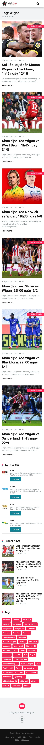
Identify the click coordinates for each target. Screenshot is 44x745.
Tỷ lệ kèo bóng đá (10, 681)
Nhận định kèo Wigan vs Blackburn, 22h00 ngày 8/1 (20, 362)
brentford (31, 628)
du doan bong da (9, 642)
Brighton (6, 633)
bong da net (19, 628)
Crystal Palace (9, 637)
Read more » (7, 85)
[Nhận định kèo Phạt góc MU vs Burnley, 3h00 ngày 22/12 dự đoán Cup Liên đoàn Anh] (8, 572)
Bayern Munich (30, 624)
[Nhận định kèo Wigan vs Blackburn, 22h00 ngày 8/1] (22, 329)
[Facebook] (22, 719)
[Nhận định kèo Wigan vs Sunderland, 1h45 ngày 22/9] (22, 405)
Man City (17, 655)
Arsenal (16, 620)
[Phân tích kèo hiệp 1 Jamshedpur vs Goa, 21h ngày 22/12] (8, 588)
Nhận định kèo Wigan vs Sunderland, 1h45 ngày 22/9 (20, 438)
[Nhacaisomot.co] (10, 3)
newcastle (7, 659)
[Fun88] (5, 491)
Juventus (6, 646)
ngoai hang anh (21, 659)
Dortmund (22, 637)
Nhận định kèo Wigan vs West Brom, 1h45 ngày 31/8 (20, 145)
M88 (12, 470)
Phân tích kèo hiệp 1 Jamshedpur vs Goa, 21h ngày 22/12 (27, 580)
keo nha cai (18, 646)
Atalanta (6, 624)
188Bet (6, 737)
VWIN (17, 740)
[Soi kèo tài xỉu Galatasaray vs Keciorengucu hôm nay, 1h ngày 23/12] (8, 556)
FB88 (12, 521)
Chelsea (26, 633)
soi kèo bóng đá (30, 668)
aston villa (27, 620)
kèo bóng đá (31, 646)
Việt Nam (34, 681)
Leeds (22, 650)
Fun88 (12, 486)
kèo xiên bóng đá (9, 650)
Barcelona (17, 624)
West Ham (16, 686)
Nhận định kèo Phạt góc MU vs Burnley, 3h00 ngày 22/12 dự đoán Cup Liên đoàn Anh (28, 564)
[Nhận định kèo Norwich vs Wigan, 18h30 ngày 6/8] (22, 186)
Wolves (26, 686)
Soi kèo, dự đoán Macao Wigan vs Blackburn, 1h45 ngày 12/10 (21, 69)
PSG (38, 664)
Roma (18, 668)
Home (4, 16)
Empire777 (25, 740)
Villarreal (24, 681)
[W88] (5, 509)
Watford (6, 686)
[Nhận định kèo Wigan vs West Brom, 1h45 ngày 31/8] (22, 112)
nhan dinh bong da (10, 664)
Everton (22, 642)
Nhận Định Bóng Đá (35, 26)
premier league (27, 664)
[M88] (5, 475)
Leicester (32, 650)
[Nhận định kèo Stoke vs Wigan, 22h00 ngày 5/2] (22, 258)
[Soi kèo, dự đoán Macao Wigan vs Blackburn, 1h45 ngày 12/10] (22, 39)
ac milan (6, 620)
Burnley (16, 633)
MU (25, 655)
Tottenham (7, 677)
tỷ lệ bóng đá (20, 677)
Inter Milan (33, 642)
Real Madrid (8, 668)
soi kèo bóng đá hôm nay (13, 672)
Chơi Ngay (15, 479)
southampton (31, 672)
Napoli (32, 655)
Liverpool (6, 655)
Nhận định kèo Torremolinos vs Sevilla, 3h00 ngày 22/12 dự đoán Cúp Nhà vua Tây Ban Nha (29, 597)
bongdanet (7, 628)
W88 (12, 504)
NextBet (37, 737)
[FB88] (5, 525)
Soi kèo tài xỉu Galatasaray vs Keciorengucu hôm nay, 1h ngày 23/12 (28, 548)
